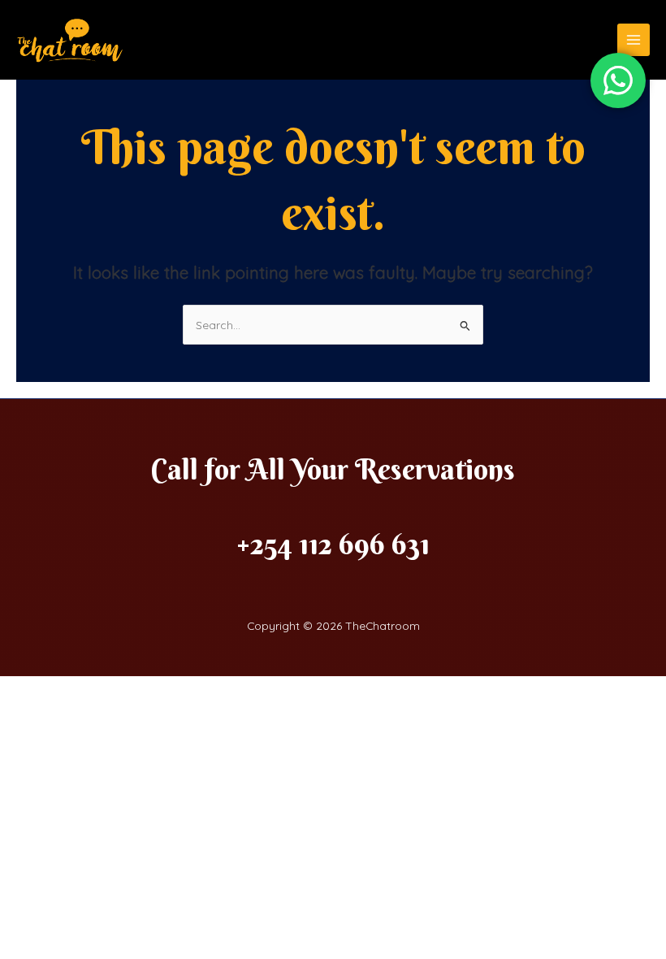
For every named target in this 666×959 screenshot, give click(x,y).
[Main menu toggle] (634, 40)
